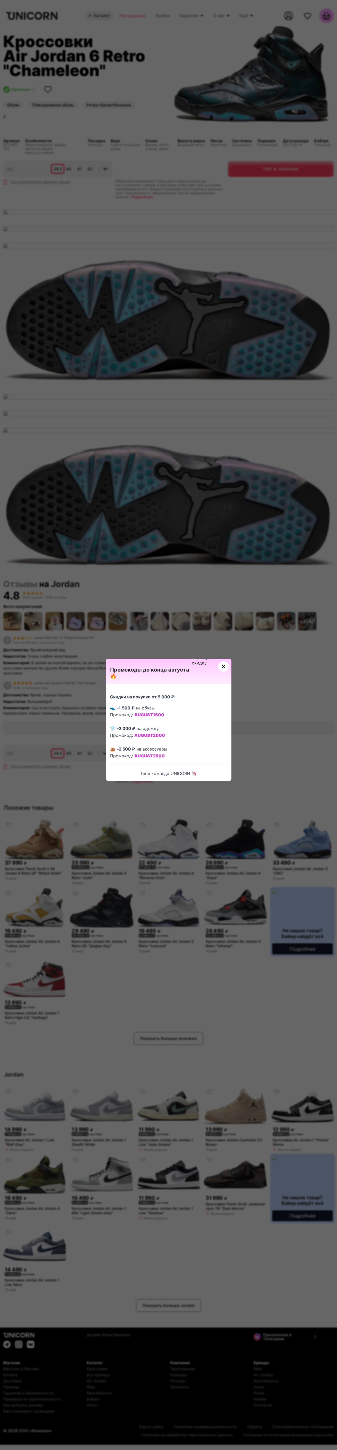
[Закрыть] (223, 666)
